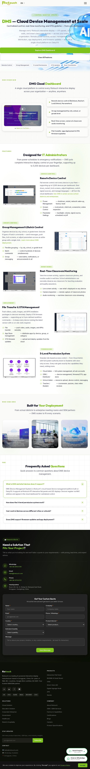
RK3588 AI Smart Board (55, 678)
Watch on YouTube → (23, 128)
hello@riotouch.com (16, 573)
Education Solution (8, 708)
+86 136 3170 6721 (15, 580)
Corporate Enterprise (9, 712)
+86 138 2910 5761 (15, 567)
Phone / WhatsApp (52, 613)
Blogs (49, 719)
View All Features (45, 57)
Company (49, 605)
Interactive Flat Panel (54, 675)
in (4, 689)
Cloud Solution (7, 705)
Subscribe (37, 740)
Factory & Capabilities (54, 712)
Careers (50, 722)
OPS (48, 692)
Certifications (51, 715)
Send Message (45, 650)
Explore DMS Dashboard (45, 50)
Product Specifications (55, 725)
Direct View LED (52, 685)
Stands (49, 695)
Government (6, 715)
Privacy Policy (65, 765)
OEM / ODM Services (54, 708)
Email (7, 613)
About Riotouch (52, 705)
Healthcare (6, 719)
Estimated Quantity (11, 629)
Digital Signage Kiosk (54, 688)
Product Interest (51, 621)
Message (8, 637)
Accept (82, 765)
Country (8, 621)
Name (7, 605)
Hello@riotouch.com (11, 750)
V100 (48, 681)
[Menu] (85, 3)
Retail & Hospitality (8, 722)
